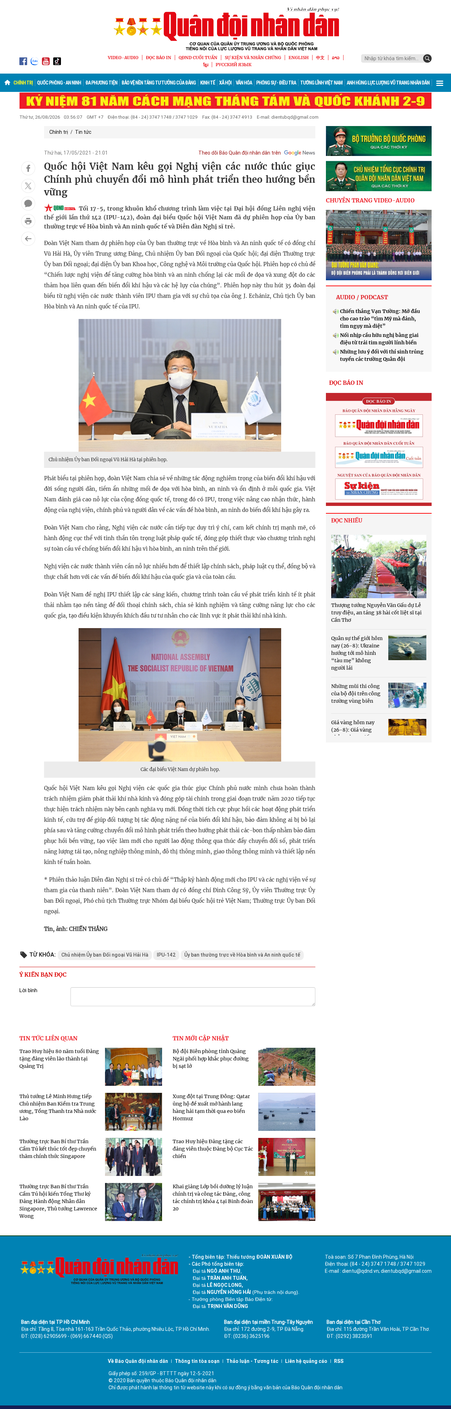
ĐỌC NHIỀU (346, 520)
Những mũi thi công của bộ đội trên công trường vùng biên (356, 693)
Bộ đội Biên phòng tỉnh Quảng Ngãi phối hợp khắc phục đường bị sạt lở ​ (211, 1058)
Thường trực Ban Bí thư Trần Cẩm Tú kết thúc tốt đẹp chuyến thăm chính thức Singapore (57, 1148)
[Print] (28, 221)
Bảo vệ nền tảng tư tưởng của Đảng (159, 83)
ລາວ (336, 57)
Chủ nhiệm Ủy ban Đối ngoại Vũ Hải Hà (104, 955)
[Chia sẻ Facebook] (28, 168)
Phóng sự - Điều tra (276, 83)
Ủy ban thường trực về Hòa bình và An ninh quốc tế (242, 955)
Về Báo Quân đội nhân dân (138, 1361)
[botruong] (379, 141)
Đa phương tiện (101, 83)
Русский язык (234, 64)
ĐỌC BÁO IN (158, 57)
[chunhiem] (379, 176)
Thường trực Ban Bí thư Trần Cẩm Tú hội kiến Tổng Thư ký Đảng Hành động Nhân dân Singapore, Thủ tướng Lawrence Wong (58, 1201)
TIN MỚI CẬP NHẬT (201, 1038)
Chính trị (23, 83)
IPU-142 (166, 955)
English (299, 57)
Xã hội (225, 83)
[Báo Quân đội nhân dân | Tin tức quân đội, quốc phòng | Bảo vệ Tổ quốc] (225, 29)
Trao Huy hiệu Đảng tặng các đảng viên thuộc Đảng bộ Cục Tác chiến (213, 1148)
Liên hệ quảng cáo (306, 1361)
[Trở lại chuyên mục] (28, 239)
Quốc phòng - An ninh (59, 83)
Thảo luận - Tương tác (252, 1361)
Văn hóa (244, 83)
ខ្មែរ (205, 64)
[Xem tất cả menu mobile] (439, 83)
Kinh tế (207, 83)
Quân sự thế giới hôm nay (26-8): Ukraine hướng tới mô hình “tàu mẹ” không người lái (357, 653)
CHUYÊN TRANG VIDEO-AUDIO (370, 200)
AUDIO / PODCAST (362, 297)
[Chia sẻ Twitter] (28, 186)
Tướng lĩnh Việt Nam (321, 83)
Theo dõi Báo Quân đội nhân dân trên (239, 153)
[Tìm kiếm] (427, 58)
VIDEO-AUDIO (123, 57)
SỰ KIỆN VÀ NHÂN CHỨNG (253, 57)
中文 (320, 57)
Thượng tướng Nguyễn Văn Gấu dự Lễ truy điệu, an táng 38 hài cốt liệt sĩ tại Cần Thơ (376, 612)
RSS (339, 1361)
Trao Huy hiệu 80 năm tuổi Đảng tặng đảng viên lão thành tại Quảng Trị (59, 1058)
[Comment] (28, 203)
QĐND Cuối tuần (198, 57)
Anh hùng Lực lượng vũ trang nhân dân (388, 83)
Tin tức (83, 132)
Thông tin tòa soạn (197, 1361)
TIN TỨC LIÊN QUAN (48, 1038)
